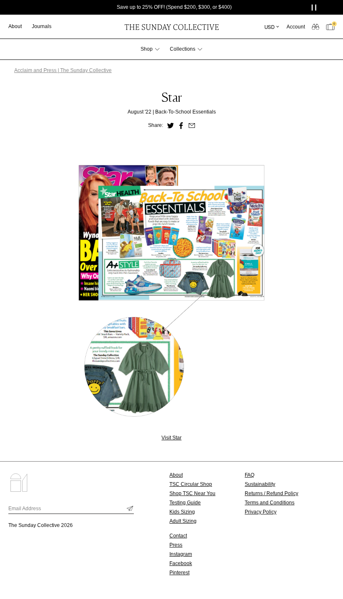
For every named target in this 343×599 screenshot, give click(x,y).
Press (175, 545)
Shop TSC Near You (192, 493)
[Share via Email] (192, 125)
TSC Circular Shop (190, 484)
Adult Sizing (183, 521)
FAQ (249, 475)
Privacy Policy (260, 512)
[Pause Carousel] (315, 7)
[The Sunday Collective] (171, 27)
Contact (178, 536)
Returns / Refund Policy (271, 493)
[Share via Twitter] (170, 125)
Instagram (180, 554)
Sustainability (260, 484)
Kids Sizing (182, 512)
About (176, 475)
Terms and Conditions (269, 503)
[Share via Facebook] (181, 125)
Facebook (180, 563)
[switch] (315, 26)
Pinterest (179, 573)
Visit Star (171, 438)
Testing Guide (185, 503)
